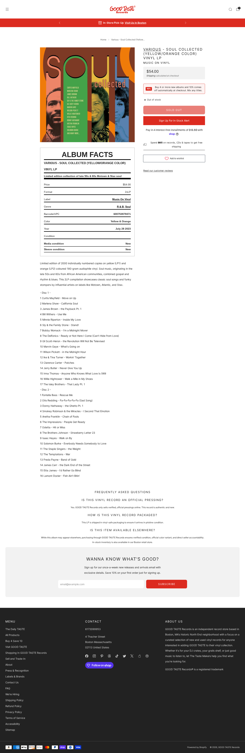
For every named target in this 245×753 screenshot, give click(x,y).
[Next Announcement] (185, 22)
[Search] (230, 9)
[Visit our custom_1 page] (139, 656)
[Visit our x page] (132, 656)
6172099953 (93, 629)
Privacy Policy (13, 712)
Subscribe (166, 584)
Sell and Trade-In (15, 658)
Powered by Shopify (197, 747)
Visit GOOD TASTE (16, 646)
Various (152, 49)
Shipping (151, 75)
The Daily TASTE (15, 629)
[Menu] (7, 9)
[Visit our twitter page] (124, 656)
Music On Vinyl (156, 62)
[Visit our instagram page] (94, 656)
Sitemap (10, 729)
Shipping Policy (14, 700)
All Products (12, 635)
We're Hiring (12, 694)
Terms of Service (15, 717)
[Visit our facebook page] (87, 656)
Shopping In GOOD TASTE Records (26, 652)
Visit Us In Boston (135, 22)
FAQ (7, 688)
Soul (128, 206)
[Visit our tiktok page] (117, 656)
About (8, 664)
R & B (120, 206)
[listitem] (123, 22)
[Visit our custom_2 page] (147, 656)
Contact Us (11, 682)
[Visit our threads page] (109, 656)
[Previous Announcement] (59, 22)
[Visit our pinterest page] (102, 656)
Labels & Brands (14, 676)
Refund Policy (13, 706)
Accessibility (12, 723)
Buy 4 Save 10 (13, 640)
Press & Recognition (17, 670)
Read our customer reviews (158, 170)
